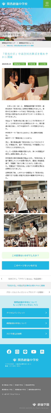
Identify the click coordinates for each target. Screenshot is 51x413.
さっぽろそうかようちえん (11, 394)
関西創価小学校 (7, 389)
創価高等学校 (30, 385)
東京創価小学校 (7, 385)
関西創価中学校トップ (8, 43)
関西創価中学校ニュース (26, 43)
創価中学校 (19, 385)
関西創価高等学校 (35, 389)
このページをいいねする (25, 265)
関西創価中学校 (20, 389)
